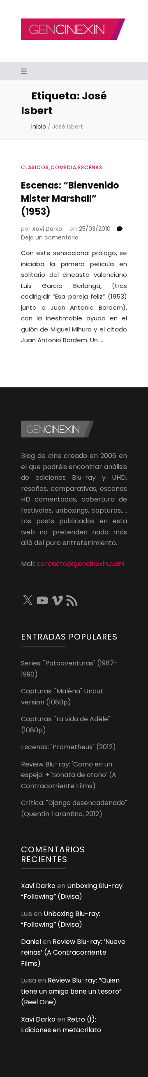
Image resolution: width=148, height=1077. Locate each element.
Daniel (31, 941)
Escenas (90, 167)
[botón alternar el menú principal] (25, 71)
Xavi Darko (47, 229)
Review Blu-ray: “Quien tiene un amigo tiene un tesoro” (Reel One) (71, 991)
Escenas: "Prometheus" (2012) (68, 747)
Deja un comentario (50, 237)
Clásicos (35, 167)
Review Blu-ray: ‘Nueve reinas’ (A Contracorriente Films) (73, 952)
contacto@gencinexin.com (80, 563)
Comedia (63, 167)
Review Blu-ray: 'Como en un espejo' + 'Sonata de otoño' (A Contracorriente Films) (68, 775)
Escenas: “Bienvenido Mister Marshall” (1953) (70, 198)
